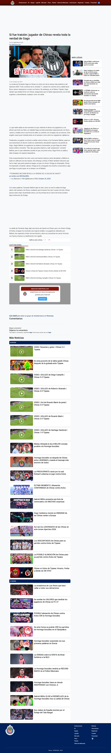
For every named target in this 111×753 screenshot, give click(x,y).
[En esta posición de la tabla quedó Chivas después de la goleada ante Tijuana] (22, 365)
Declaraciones (23, 2)
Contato (87, 2)
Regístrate (81, 2)
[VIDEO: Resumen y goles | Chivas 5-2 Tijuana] (22, 351)
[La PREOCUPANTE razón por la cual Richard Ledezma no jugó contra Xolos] (22, 475)
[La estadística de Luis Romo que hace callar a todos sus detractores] (22, 590)
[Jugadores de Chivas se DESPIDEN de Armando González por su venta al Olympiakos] (78, 130)
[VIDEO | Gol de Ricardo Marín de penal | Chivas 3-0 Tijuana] (22, 406)
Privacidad (94, 2)
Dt (28, 2)
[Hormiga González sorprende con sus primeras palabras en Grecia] (22, 645)
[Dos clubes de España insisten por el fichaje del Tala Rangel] (22, 714)
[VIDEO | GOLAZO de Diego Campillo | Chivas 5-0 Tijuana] (20, 278)
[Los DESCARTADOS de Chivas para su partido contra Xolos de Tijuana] (22, 545)
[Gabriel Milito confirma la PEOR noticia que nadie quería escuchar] (78, 63)
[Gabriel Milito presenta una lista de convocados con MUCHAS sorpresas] (22, 503)
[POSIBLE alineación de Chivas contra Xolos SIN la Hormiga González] (22, 617)
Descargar (42, 298)
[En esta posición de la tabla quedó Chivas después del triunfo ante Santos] (78, 102)
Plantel (54, 2)
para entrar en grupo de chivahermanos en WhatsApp (31, 316)
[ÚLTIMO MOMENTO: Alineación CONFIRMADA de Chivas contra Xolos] (22, 489)
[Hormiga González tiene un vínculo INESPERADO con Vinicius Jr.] (22, 686)
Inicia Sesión (73, 2)
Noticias (94, 726)
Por (15, 44)
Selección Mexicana (62, 2)
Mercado (43, 2)
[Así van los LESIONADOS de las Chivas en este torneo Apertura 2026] (22, 531)
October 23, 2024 (45, 179)
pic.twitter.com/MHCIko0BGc (19, 176)
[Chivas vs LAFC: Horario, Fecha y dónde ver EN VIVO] (78, 121)
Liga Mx (38, 2)
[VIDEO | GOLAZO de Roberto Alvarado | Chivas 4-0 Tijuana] (20, 264)
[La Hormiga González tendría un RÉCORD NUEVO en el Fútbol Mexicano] (22, 672)
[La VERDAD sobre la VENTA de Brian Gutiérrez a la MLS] (22, 659)
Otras (49, 2)
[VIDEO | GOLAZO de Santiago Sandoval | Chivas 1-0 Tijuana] (20, 250)
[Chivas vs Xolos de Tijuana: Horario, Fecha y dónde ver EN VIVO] (20, 271)
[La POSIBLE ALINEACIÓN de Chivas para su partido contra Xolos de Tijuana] (22, 558)
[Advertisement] (55, 18)
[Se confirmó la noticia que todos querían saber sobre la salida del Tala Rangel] (78, 150)
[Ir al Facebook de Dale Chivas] (99, 2)
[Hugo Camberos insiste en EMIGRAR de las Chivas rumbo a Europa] (22, 517)
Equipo (32, 2)
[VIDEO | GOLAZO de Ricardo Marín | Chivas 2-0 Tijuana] (20, 257)
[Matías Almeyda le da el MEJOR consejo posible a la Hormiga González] (22, 448)
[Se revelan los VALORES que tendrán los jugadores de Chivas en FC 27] (22, 603)
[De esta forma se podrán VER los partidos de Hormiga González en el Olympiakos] (22, 631)
